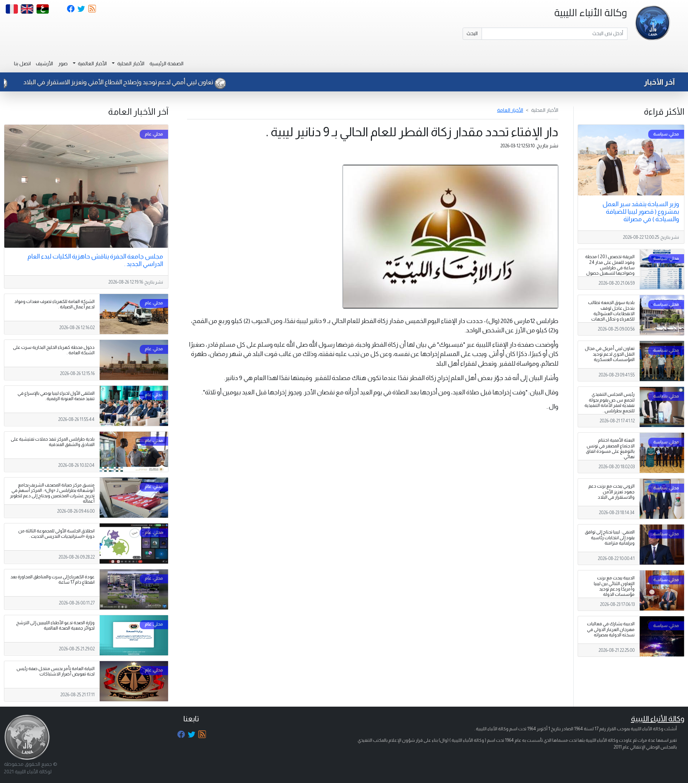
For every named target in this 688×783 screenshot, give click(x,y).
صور (63, 63)
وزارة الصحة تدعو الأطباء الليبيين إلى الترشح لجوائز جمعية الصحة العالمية (55, 625)
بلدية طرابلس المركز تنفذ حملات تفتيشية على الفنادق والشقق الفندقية (53, 442)
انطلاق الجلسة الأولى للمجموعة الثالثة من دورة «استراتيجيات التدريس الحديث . (56, 533)
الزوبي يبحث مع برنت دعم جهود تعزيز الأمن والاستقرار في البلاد (611, 491)
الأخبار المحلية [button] (130, 63)
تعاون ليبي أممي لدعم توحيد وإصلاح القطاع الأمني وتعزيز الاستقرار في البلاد (153, 82)
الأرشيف (44, 63)
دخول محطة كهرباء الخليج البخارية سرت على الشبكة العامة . (54, 350)
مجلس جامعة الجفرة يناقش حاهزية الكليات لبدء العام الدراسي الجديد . (95, 260)
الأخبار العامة (510, 110)
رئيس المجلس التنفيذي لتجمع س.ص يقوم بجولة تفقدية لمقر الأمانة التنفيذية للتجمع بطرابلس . (609, 402)
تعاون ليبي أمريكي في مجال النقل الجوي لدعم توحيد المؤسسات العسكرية (610, 354)
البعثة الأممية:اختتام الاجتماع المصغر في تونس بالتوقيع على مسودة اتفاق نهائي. (610, 448)
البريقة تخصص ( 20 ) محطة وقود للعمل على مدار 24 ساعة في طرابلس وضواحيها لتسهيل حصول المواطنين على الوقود (610, 267)
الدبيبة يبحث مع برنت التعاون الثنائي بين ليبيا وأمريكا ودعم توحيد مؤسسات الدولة (614, 586)
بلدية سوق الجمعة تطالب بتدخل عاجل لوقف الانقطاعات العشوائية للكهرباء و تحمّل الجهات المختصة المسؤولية (611, 313)
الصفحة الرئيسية (166, 63)
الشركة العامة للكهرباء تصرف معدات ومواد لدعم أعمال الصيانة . (54, 304)
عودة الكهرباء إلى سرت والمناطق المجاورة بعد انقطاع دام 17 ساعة (52, 579)
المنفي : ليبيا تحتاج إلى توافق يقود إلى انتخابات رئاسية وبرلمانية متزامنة (610, 537)
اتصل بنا (22, 63)
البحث (472, 33)
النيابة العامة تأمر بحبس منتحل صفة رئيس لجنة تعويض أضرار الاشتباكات (55, 671)
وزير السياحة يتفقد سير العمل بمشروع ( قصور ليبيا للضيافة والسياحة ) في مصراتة (640, 211)
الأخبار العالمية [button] (92, 63)
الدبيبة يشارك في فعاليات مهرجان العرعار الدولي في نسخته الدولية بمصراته (611, 629)
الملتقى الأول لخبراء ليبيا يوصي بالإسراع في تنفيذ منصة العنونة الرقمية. (56, 396)
